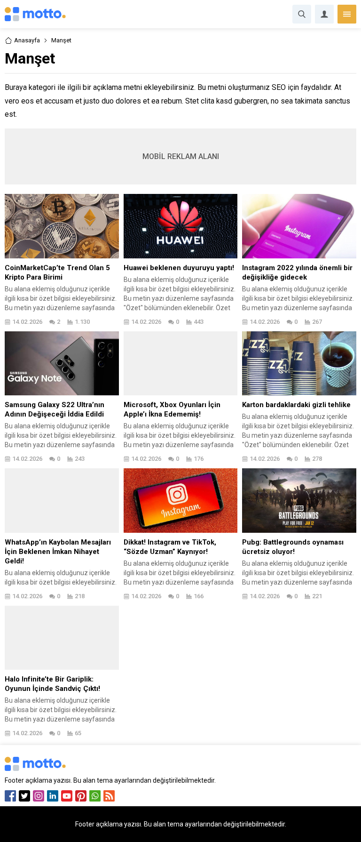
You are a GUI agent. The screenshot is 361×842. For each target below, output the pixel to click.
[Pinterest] (80, 796)
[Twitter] (24, 796)
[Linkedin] (52, 796)
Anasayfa (27, 40)
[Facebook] (10, 796)
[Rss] (109, 796)
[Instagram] (38, 796)
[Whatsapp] (95, 796)
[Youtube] (66, 796)
